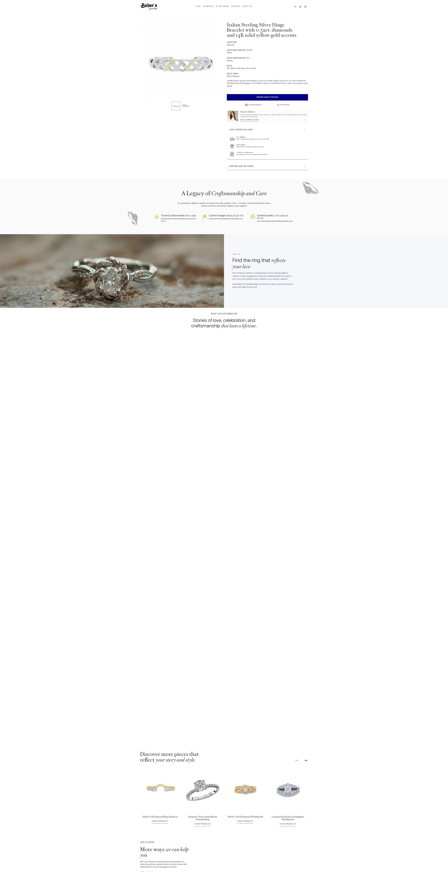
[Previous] (297, 760)
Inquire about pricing (267, 97)
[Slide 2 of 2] (185, 106)
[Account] (300, 6)
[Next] (305, 760)
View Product (160, 821)
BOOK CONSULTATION (249, 120)
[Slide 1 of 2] (176, 106)
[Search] (295, 6)
